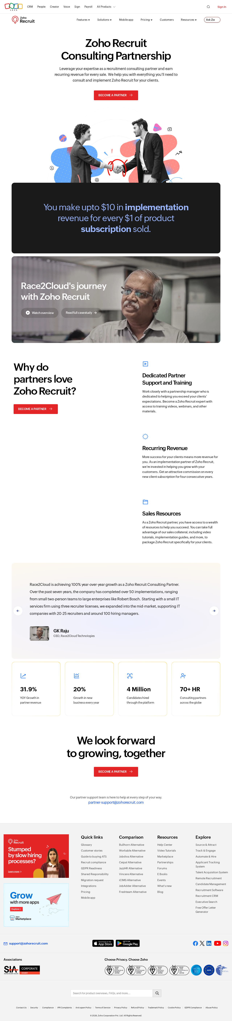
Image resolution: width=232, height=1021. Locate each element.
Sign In (222, 6)
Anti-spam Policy (83, 1007)
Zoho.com (14, 7)
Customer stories (91, 850)
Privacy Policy (120, 1007)
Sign (77, 6)
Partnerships (165, 862)
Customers (167, 19)
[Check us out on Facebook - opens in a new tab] (195, 943)
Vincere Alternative (131, 874)
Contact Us (21, 1007)
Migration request (92, 880)
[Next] (214, 610)
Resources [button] (187, 19)
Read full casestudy (79, 312)
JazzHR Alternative (130, 868)
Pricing (85, 891)
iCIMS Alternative (130, 880)
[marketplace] (36, 905)
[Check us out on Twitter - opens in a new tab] (202, 943)
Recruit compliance (93, 862)
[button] (39, 313)
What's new (164, 885)
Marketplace (165, 856)
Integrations (88, 885)
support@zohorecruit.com (28, 943)
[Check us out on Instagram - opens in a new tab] (225, 943)
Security (34, 1007)
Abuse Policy (212, 1007)
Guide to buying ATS (94, 856)
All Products (104, 6)
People (41, 6)
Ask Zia (210, 19)
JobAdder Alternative (132, 885)
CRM (30, 6)
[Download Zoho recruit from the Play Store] (128, 943)
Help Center (164, 844)
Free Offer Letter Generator (206, 909)
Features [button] (82, 19)
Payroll (88, 6)
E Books (162, 874)
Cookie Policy (174, 1007)
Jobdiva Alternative (131, 856)
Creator (54, 6)
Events (161, 880)
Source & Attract (206, 844)
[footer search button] (157, 993)
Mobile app (126, 19)
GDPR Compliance (193, 1007)
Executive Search (206, 901)
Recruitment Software (209, 890)
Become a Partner (112, 95)
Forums (162, 868)
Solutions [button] (103, 19)
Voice (66, 6)
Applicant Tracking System (208, 864)
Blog (160, 891)
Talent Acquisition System (212, 872)
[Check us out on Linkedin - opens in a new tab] (209, 943)
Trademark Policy (156, 1007)
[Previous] (17, 610)
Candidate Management (211, 884)
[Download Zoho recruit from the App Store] (103, 943)
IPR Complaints (64, 1007)
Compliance (48, 1007)
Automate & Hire (206, 856)
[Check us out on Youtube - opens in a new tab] (217, 943)
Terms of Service (102, 1007)
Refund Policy (137, 1007)
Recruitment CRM (207, 895)
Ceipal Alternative (130, 862)
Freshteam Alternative (132, 891)
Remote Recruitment (209, 878)
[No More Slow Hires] (36, 856)
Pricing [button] (145, 19)
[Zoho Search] (208, 6)
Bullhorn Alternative (131, 844)
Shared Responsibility (95, 874)
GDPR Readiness (91, 868)
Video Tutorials (166, 850)
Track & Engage (206, 850)
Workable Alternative (132, 850)
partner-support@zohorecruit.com (116, 802)
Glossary (86, 844)
